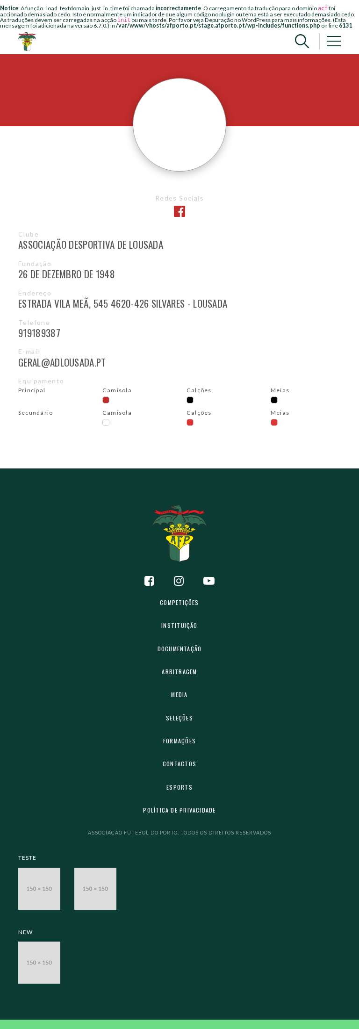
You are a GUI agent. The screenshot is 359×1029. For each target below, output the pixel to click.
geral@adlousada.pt (62, 362)
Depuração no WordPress (238, 19)
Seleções (179, 717)
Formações (179, 740)
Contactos (179, 763)
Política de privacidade (179, 810)
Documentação (180, 648)
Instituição (179, 625)
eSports (179, 787)
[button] (302, 41)
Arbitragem (179, 671)
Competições (179, 602)
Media (179, 694)
